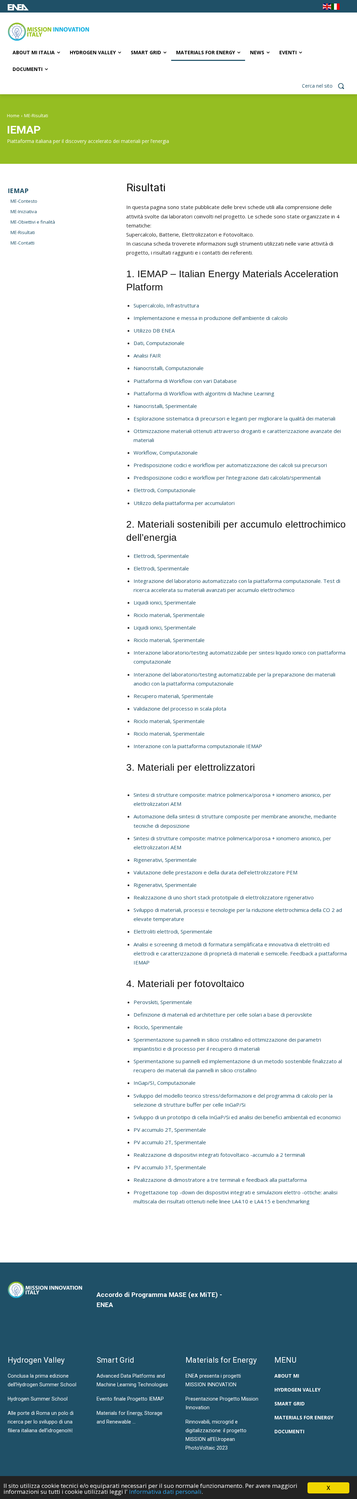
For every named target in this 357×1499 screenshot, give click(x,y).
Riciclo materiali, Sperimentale (169, 614)
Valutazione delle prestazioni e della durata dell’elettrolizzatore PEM (215, 872)
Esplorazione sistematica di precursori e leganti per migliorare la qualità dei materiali (234, 418)
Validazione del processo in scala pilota (180, 708)
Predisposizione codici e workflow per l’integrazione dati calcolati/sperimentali (227, 477)
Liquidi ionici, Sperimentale (165, 602)
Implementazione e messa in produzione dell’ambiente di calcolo (211, 317)
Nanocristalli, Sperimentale (165, 405)
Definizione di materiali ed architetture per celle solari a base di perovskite (223, 1014)
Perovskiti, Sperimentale (163, 1002)
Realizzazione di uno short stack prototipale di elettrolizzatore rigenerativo (224, 897)
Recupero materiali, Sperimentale (173, 695)
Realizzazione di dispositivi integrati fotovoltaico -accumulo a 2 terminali (219, 1154)
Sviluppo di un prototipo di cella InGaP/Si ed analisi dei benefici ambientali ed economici (237, 1117)
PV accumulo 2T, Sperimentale (170, 1129)
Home (13, 116)
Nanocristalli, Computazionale (169, 367)
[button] (325, 86)
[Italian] (335, 8)
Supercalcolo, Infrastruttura (166, 305)
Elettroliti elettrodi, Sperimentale (173, 931)
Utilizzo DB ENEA (154, 330)
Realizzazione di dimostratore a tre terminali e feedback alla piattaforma (220, 1179)
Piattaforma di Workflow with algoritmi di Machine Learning (204, 393)
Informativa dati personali (165, 1492)
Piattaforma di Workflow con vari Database (185, 380)
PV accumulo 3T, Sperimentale (170, 1167)
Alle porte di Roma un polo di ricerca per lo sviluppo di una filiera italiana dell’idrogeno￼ (41, 1421)
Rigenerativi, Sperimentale (165, 859)
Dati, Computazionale (159, 342)
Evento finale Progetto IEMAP (130, 1399)
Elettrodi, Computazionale (165, 490)
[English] (327, 8)
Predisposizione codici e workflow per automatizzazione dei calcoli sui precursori (230, 465)
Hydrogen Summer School (38, 1399)
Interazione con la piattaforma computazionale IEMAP (198, 746)
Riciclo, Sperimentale (158, 1027)
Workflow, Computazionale (166, 452)
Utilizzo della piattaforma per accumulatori (184, 502)
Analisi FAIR (147, 355)
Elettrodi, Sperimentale (161, 555)
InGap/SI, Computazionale (165, 1082)
